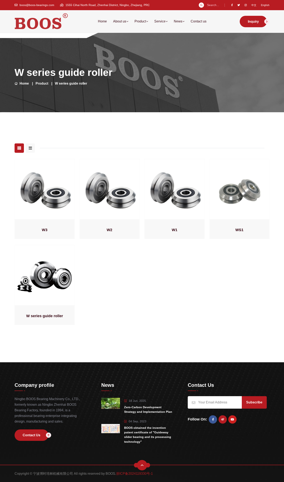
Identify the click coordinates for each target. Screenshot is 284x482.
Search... (213, 5)
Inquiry (253, 21)
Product (140, 21)
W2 (109, 230)
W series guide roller (71, 83)
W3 (44, 230)
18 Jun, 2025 (137, 400)
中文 (253, 5)
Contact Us (31, 435)
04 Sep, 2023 (137, 421)
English (265, 5)
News (178, 21)
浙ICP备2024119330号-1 (134, 473)
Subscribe (254, 402)
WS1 (239, 230)
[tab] (19, 148)
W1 (174, 230)
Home (102, 21)
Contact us (198, 21)
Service (159, 21)
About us (119, 21)
